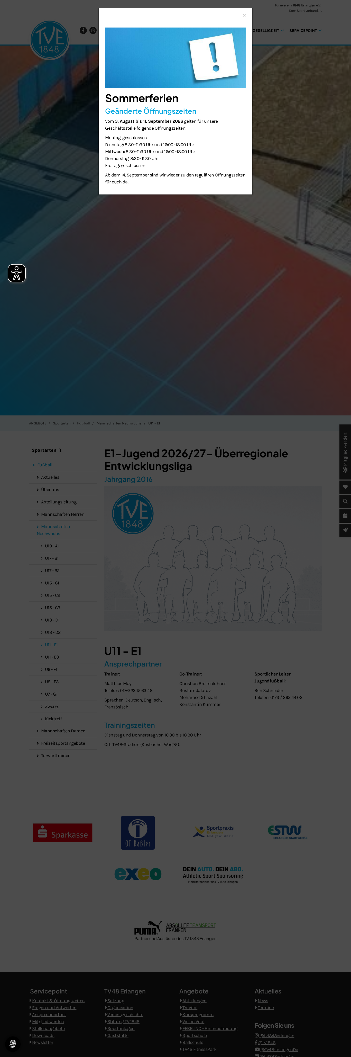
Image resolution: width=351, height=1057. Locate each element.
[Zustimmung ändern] (13, 1044)
